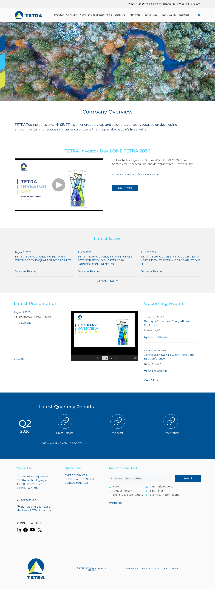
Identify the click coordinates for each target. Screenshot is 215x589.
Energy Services (81, 475)
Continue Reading (26, 271)
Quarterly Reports (161, 486)
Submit (188, 478)
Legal (165, 568)
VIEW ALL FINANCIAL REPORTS (62, 443)
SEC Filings (156, 490)
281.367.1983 (28, 500)
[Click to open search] (198, 15)
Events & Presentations (164, 495)
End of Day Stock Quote (128, 495)
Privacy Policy (131, 568)
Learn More (125, 187)
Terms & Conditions (150, 568)
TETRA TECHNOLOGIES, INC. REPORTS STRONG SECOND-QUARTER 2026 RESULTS (43, 258)
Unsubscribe (116, 502)
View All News (105, 280)
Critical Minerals (82, 483)
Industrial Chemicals (84, 479)
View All (19, 359)
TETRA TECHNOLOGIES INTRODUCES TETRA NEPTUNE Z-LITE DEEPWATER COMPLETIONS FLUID (170, 260)
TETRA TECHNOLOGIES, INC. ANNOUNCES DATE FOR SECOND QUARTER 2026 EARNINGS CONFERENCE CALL (105, 260)
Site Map (175, 568)
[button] (156, 337)
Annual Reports (123, 490)
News (116, 486)
